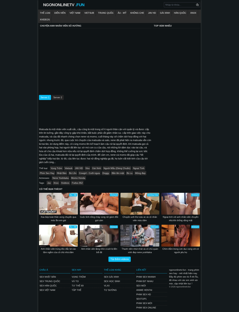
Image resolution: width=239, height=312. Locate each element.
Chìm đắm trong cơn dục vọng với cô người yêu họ (180, 251)
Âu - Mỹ (122, 13)
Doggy (105, 173)
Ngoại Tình (138, 168)
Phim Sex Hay (47, 173)
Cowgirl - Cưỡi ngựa (89, 173)
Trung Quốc (106, 13)
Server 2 (57, 97)
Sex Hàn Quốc (48, 285)
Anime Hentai (144, 290)
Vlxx (87, 168)
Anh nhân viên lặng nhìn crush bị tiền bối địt (99, 251)
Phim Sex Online (146, 307)
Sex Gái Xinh (111, 277)
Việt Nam (75, 13)
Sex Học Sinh (112, 281)
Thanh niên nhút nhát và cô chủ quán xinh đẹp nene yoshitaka (140, 251)
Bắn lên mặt (118, 173)
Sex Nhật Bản (48, 277)
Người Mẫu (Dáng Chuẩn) (117, 168)
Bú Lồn (72, 173)
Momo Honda (78, 178)
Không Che (137, 13)
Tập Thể (76, 290)
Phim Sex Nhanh (146, 277)
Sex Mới (141, 285)
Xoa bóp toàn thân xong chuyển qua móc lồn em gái (58, 219)
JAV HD (152, 13)
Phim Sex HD (143, 294)
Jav (49, 183)
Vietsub (89, 13)
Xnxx (193, 13)
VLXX (107, 285)
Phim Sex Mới (144, 303)
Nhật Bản (61, 173)
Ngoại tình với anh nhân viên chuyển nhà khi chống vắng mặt (181, 219)
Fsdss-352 (77, 183)
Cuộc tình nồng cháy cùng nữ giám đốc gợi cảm (99, 219)
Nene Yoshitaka (61, 178)
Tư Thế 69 (78, 285)
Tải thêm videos (119, 259)
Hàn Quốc (180, 13)
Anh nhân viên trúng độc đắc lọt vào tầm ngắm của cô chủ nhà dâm (58, 251)
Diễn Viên (60, 13)
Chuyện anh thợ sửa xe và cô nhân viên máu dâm (140, 219)
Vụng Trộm (56, 168)
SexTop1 (141, 299)
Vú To (75, 281)
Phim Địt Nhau (144, 281)
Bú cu (130, 173)
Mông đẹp (140, 173)
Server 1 (45, 97)
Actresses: (44, 178)
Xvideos (45, 19)
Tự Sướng (110, 290)
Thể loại (45, 13)
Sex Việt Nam (47, 290)
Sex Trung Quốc (50, 281)
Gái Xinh (165, 13)
